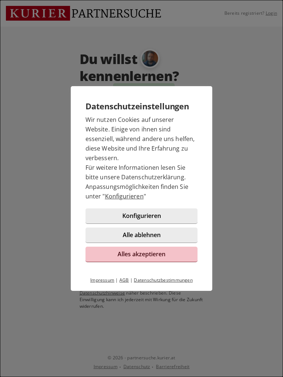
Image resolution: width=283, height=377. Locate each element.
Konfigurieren (124, 196)
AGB (124, 280)
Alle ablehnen (142, 235)
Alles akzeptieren (141, 254)
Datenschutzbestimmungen (163, 280)
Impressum (102, 280)
